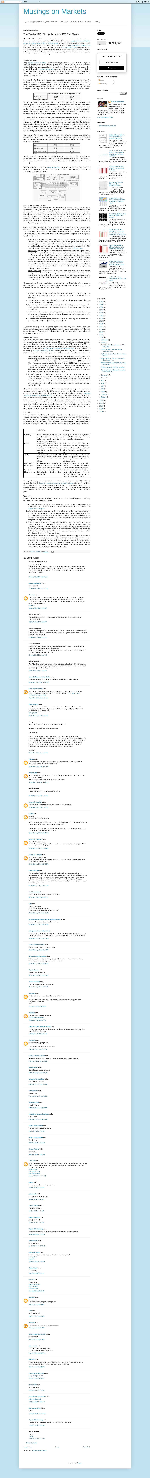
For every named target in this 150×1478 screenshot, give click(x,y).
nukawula (32, 1359)
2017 (101, 326)
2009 (101, 409)
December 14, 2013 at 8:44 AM (38, 924)
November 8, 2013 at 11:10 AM (38, 782)
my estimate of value (69, 47)
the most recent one (46, 69)
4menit (31, 1436)
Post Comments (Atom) (39, 1450)
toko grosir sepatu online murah (39, 931)
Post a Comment (31, 1443)
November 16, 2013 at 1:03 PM (38, 848)
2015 (101, 332)
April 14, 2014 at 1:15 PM (37, 1234)
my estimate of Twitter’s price (79, 45)
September (104, 375)
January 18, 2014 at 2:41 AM (38, 1034)
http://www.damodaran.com (107, 126)
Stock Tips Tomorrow (36, 688)
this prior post (78, 248)
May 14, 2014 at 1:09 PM (36, 1316)
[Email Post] (52, 551)
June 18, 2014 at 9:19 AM (37, 1425)
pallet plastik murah (35, 1399)
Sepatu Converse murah (37, 1056)
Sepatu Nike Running (36, 1126)
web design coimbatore (36, 1017)
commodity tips (34, 870)
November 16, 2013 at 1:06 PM (38, 864)
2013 (101, 337)
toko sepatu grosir (35, 583)
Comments (103, 83)
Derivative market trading (37, 956)
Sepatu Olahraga (34, 981)
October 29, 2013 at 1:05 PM (38, 622)
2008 (101, 411)
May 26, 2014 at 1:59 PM (36, 1328)
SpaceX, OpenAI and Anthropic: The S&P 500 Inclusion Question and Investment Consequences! (117, 232)
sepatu (31, 1182)
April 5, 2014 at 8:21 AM (36, 1211)
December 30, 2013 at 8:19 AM (38, 975)
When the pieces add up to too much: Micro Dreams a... (112, 359)
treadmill (31, 1259)
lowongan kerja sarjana (36, 1079)
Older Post (86, 1447)
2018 (101, 324)
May (102, 386)
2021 (101, 315)
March (103, 391)
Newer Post (27, 1447)
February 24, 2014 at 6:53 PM (38, 1119)
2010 (101, 406)
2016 (101, 329)
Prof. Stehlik (33, 773)
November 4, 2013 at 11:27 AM (38, 682)
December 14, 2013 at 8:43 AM (38, 913)
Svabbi (31, 814)
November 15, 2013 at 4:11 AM (38, 833)
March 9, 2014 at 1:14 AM (37, 1143)
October (103, 342)
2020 (101, 318)
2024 (101, 307)
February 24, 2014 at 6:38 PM (38, 1096)
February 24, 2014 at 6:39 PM (38, 1108)
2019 (101, 321)
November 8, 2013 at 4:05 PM (38, 796)
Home (57, 1447)
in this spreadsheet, (53, 167)
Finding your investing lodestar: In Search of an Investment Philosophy (116, 247)
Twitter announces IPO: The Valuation (113, 367)
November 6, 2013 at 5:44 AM (38, 715)
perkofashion (33, 1067)
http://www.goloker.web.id (37, 1334)
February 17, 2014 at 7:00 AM (38, 1073)
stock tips (32, 605)
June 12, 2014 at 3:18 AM (37, 1402)
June (103, 383)
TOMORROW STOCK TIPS (37, 695)
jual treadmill (33, 1257)
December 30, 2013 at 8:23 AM (38, 987)
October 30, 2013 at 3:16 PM (38, 670)
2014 (101, 335)
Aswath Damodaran (117, 102)
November (104, 340)
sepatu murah (33, 1169)
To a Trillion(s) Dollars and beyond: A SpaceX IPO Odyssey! (117, 215)
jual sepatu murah (34, 1171)
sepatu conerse (34, 1205)
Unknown (32, 595)
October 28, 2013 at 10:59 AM (38, 577)
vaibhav (31, 759)
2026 (101, 302)
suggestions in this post (36, 508)
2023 (101, 310)
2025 (101, 304)
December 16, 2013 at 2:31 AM (38, 938)
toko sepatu (33, 1194)
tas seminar (33, 1346)
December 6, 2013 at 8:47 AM (38, 897)
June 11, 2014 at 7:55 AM (37, 1390)
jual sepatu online (34, 1173)
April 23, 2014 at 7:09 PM (37, 1261)
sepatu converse (34, 1217)
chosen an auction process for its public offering (56, 483)
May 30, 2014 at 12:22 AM (37, 1353)
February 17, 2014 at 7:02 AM (38, 1084)
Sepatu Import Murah (36, 1137)
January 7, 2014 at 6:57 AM (37, 1020)
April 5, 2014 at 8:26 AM (36, 1223)
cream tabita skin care (36, 1373)
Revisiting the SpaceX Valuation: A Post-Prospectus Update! (116, 183)
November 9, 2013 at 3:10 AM (38, 807)
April (102, 389)
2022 (101, 313)
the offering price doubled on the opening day (58, 348)
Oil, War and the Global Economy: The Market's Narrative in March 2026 (116, 262)
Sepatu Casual (33, 970)
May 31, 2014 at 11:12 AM (37, 1367)
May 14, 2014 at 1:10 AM (36, 1291)
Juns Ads (32, 1161)
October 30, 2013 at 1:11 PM (38, 655)
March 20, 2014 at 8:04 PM (37, 1176)
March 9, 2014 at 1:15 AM (37, 1154)
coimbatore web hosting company (40, 1026)
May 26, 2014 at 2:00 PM (36, 1339)
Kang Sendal (33, 1268)
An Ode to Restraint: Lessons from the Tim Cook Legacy (117, 278)
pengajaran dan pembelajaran (39, 1114)
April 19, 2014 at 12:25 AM (37, 1246)
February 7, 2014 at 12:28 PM (38, 1061)
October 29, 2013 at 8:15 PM (38, 637)
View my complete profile (105, 117)
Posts (102, 80)
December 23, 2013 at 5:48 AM (38, 963)
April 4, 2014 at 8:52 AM (36, 1199)
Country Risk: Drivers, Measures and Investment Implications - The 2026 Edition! (117, 200)
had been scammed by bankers (43, 351)
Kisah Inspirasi (34, 1102)
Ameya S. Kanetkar (35, 802)
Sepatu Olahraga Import (37, 944)
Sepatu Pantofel (34, 1149)
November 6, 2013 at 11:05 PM (38, 766)
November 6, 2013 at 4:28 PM (38, 753)
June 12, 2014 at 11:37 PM (37, 1413)
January (104, 397)
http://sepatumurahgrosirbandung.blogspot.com (44, 919)
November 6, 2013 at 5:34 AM (38, 698)
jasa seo (31, 1279)
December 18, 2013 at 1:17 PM (38, 950)
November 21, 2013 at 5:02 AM (38, 885)
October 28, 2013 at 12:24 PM (38, 588)
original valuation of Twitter (37, 63)
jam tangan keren (34, 1408)
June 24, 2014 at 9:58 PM (37, 1439)
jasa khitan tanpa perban (37, 1396)
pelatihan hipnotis (34, 1284)
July (102, 380)
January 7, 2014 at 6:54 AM (37, 1006)
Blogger (78, 1463)
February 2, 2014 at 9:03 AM (38, 1049)
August (103, 378)
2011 (101, 403)
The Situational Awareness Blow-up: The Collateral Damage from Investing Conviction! (117, 153)
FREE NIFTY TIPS (74, 693)
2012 (101, 400)
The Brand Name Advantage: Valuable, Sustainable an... (113, 370)
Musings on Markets (54, 11)
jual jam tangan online (36, 1376)
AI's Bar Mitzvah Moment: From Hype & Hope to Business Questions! (117, 136)
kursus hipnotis (33, 1286)
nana (30, 1311)
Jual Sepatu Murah (35, 892)
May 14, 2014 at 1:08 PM (36, 1304)
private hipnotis (33, 1288)
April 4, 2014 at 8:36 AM (36, 1187)
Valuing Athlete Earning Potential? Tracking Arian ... (111, 350)
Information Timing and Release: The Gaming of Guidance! (116, 168)
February (104, 394)
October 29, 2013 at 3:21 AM (38, 608)
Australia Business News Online (39, 677)
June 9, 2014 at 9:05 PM (36, 1378)
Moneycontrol (33, 704)
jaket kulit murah (34, 1252)
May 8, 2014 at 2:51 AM (36, 1273)
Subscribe (112, 68)
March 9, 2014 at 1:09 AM (37, 1131)
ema (30, 903)
